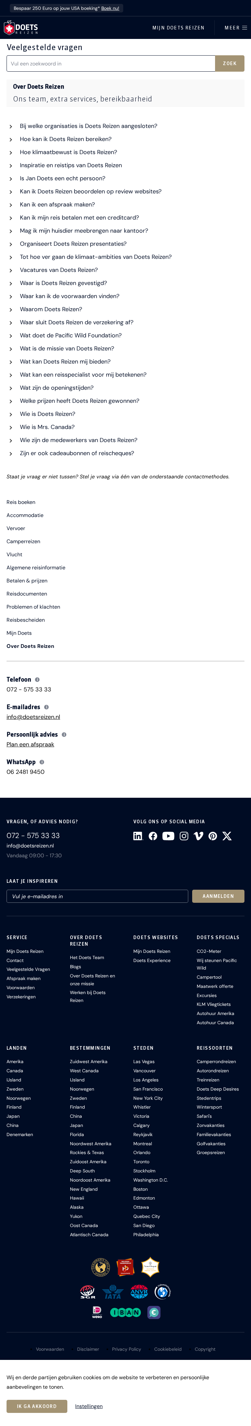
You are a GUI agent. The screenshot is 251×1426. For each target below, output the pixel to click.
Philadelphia (146, 1235)
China (13, 1125)
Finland (14, 1107)
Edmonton (144, 1198)
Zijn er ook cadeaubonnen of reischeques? (76, 453)
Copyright (205, 1349)
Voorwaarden (21, 987)
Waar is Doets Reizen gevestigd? (62, 283)
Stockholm (144, 1171)
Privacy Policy (126, 1349)
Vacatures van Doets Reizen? (58, 270)
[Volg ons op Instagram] (184, 836)
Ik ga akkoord (37, 1406)
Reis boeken (21, 502)
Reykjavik (143, 1134)
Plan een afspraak (30, 744)
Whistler (142, 1107)
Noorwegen (19, 1098)
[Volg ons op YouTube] (168, 836)
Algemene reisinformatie (36, 567)
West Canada (84, 1071)
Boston (140, 1189)
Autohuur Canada (215, 1022)
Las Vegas (144, 1061)
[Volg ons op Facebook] (153, 836)
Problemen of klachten (33, 607)
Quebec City (146, 1216)
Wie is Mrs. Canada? (46, 427)
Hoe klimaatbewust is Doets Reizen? (67, 152)
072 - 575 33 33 (29, 689)
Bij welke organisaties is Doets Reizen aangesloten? (87, 126)
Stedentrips (209, 1098)
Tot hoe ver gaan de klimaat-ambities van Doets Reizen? (95, 257)
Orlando (141, 1152)
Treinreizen (208, 1080)
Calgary (141, 1125)
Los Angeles (146, 1080)
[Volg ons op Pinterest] (213, 836)
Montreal (142, 1144)
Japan (13, 1116)
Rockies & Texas (87, 1152)
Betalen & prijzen (27, 581)
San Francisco (148, 1089)
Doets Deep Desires (218, 1089)
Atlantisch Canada (89, 1235)
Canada (15, 1071)
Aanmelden (218, 896)
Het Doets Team (87, 957)
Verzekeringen (21, 997)
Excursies (207, 995)
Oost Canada (84, 1225)
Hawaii (77, 1198)
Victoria (141, 1116)
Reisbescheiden (26, 620)
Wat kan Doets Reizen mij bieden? (64, 361)
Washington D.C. (150, 1180)
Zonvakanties (211, 1125)
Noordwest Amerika (90, 1144)
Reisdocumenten (27, 594)
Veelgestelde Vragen (28, 969)
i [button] (37, 679)
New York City (148, 1098)
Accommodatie (25, 515)
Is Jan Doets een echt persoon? (61, 178)
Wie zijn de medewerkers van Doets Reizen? (77, 440)
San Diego (144, 1225)
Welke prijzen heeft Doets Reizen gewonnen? (78, 401)
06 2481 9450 (25, 772)
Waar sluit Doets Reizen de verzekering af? (75, 322)
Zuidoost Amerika (88, 1162)
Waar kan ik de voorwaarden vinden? (68, 296)
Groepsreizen (211, 1152)
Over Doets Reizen (30, 646)
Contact (15, 960)
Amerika (15, 1061)
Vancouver (144, 1071)
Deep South (82, 1171)
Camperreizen (23, 541)
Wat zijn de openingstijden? (55, 388)
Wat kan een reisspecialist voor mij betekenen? (82, 375)
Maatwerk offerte (215, 986)
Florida (77, 1134)
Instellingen (89, 1406)
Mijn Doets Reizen (178, 28)
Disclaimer (88, 1349)
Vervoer (16, 528)
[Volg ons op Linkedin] (138, 836)
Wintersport (209, 1107)
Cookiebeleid (168, 1349)
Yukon (76, 1216)
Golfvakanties (211, 1144)
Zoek (230, 63)
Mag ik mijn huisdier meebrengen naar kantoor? (83, 231)
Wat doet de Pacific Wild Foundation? (70, 335)
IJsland (14, 1080)
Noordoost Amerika (90, 1180)
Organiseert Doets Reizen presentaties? (72, 244)
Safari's (204, 1116)
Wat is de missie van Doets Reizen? (66, 348)
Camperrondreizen (216, 1061)
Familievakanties (214, 1134)
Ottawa (141, 1207)
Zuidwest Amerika (89, 1061)
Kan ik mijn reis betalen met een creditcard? (78, 218)
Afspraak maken (24, 978)
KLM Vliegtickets (214, 1004)
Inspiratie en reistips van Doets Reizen (70, 165)
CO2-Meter (209, 951)
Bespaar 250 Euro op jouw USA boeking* (66, 8)
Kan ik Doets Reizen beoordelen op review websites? (89, 191)
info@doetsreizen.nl (33, 717)
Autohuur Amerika (215, 1013)
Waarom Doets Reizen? (50, 309)
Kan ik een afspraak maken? (56, 204)
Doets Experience (152, 960)
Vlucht (14, 554)
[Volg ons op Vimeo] (198, 836)
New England (84, 1189)
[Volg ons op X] (227, 836)
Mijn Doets (19, 633)
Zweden (15, 1089)
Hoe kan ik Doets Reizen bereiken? (64, 139)
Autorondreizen (213, 1071)
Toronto (141, 1162)
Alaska (77, 1207)
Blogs (75, 967)
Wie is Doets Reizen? (46, 414)
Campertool (209, 977)
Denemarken (20, 1134)
